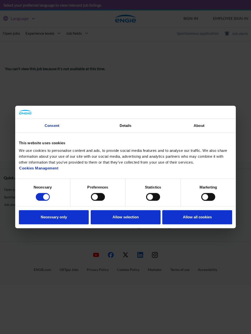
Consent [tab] (52, 125)
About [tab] (199, 125)
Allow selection (126, 217)
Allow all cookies (197, 217)
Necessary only (54, 217)
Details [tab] (126, 125)
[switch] (98, 197)
